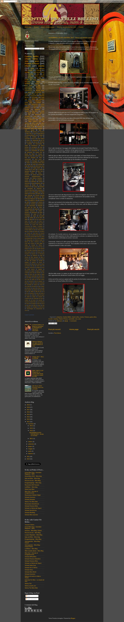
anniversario (28, 159)
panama (27, 212)
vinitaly (39, 78)
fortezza (27, 181)
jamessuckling (30, 135)
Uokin (41, 255)
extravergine (32, 205)
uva (36, 135)
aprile (30, 451)
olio (40, 107)
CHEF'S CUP (28, 186)
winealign (35, 306)
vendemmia (31, 119)
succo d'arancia (40, 301)
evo (26, 205)
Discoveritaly (39, 143)
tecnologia (33, 303)
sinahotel (40, 164)
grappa (38, 277)
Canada (40, 154)
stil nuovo (33, 300)
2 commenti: (73, 321)
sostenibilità (34, 150)
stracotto (40, 300)
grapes (28, 140)
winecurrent (41, 306)
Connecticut (27, 226)
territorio (27, 83)
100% (33, 99)
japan (26, 104)
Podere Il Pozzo (63, 319)
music (35, 116)
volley (40, 185)
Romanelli (38, 114)
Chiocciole (40, 222)
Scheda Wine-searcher (31, 514)
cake (33, 265)
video (26, 219)
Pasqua (27, 137)
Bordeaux (35, 131)
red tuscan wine (39, 72)
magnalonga (35, 140)
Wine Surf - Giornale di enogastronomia (31, 492)
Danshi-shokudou (29, 228)
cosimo (26, 180)
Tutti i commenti (31, 599)
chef (34, 107)
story (42, 118)
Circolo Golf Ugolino (37, 224)
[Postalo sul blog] (51, 323)
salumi (28, 296)
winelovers (29, 152)
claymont (27, 270)
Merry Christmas (35, 241)
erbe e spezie (29, 130)
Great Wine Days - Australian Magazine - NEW (33, 473)
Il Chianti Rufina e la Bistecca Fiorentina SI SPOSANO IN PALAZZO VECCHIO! (38, 327)
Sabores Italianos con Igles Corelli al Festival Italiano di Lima (37, 344)
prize (36, 118)
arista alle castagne (31, 260)
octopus (42, 286)
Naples (26, 245)
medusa (35, 284)
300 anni (42, 142)
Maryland (27, 171)
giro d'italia (29, 277)
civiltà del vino (30, 80)
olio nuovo (28, 288)
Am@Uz (30, 78)
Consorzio (33, 95)
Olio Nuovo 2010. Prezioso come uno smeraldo (37, 387)
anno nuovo (38, 159)
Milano (33, 171)
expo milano (37, 274)
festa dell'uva (41, 133)
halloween (33, 181)
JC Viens (33, 169)
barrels (40, 262)
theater (34, 185)
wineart (39, 88)
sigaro (34, 216)
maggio (30, 448)
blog (32, 264)
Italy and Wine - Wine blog (32, 478)
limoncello (27, 183)
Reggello (36, 192)
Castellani (29, 143)
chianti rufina (75, 317)
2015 (28, 414)
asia (35, 133)
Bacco (40, 221)
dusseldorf (40, 204)
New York (39, 171)
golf (34, 277)
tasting (30, 101)
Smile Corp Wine (29, 489)
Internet (35, 106)
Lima (41, 155)
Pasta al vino (35, 246)
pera (28, 291)
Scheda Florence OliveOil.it (32, 559)
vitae (31, 219)
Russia (38, 252)
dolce (32, 180)
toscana (41, 68)
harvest (33, 149)
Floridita (30, 231)
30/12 (31, 425)
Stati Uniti (35, 94)
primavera (27, 214)
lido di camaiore (38, 281)
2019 (35, 219)
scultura (26, 300)
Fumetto (28, 233)
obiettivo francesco (30, 210)
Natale (41, 135)
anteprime (33, 258)
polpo (40, 212)
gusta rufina (93, 317)
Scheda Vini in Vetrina (31, 567)
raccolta (28, 164)
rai (43, 291)
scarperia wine (28, 298)
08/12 (31, 438)
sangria (33, 296)
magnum (42, 161)
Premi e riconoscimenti (47, 27)
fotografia (40, 205)
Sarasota (33, 253)
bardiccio (34, 262)
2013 (28, 419)
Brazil (33, 154)
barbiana (27, 262)
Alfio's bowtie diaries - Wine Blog (34, 551)
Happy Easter (36, 167)
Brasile (26, 154)
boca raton (37, 264)
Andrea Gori (38, 152)
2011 (28, 456)
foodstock (39, 180)
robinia (33, 294)
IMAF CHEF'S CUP (35, 121)
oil (40, 116)
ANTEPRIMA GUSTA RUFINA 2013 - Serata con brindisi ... (36, 434)
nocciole (33, 286)
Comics (35, 186)
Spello (38, 193)
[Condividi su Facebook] (54, 323)
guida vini (34, 279)
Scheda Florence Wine (31, 506)
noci (38, 286)
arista (43, 258)
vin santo (29, 142)
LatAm (36, 155)
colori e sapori (39, 76)
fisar (27, 276)
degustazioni (28, 88)
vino (76, 319)
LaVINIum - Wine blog (31, 487)
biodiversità (27, 264)
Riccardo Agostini (40, 248)
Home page (28, 27)
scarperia (40, 296)
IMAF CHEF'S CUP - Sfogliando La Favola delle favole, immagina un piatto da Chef (38, 373)
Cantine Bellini (67, 317)
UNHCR (29, 197)
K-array (26, 236)
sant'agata (27, 216)
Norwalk (33, 245)
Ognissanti (27, 246)
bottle (42, 111)
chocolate (27, 161)
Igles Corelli (31, 234)
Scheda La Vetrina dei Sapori (33, 508)
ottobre (30, 441)
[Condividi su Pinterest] (56, 323)
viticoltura (27, 131)
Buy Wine (35, 111)
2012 (28, 421)
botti (28, 202)
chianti (28, 66)
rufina (32, 68)
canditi (26, 267)
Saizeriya (42, 131)
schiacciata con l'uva (38, 298)
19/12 (31, 428)
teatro (26, 166)
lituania (26, 282)
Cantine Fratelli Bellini (29, 314)
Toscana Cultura (29, 524)
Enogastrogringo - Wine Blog (33, 539)
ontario (40, 210)
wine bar (35, 142)
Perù (26, 157)
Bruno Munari (33, 222)
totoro (30, 305)
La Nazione (40, 190)
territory (38, 87)
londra (31, 282)
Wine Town (29, 133)
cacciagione (34, 147)
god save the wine (30, 207)
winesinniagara (30, 308)
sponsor (42, 113)
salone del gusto (40, 294)
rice (27, 293)
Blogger (73, 618)
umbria (31, 217)
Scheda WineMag (30, 512)
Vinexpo (42, 125)
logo (33, 183)
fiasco (33, 138)
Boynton (26, 222)
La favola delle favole (34, 236)
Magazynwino (30, 240)
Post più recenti (54, 329)
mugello (27, 150)
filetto (43, 274)
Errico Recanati (38, 228)
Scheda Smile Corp (30, 565)
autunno (35, 174)
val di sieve (39, 217)
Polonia (26, 248)
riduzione (32, 293)
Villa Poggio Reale (32, 125)
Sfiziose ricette (40, 90)
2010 (28, 459)
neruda (41, 284)
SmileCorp (27, 174)
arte (38, 74)
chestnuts (33, 202)
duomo (30, 274)
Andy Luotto (33, 221)
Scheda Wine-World (30, 572)
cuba (41, 147)
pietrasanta (34, 212)
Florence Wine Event (30, 190)
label (40, 130)
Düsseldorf (30, 188)
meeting (55, 319)
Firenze (87, 317)
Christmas (27, 224)
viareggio (41, 119)
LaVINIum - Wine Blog (31, 548)
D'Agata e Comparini (37, 226)
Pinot (41, 246)
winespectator (39, 308)
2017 (28, 409)
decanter (39, 126)
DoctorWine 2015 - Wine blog (33, 476)
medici (28, 162)
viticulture (42, 150)
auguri (26, 145)
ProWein (34, 137)
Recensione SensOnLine (32, 504)
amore (26, 200)
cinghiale (40, 269)
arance (38, 258)
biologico (27, 178)
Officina (40, 245)
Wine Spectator (34, 257)
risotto (37, 293)
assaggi (27, 72)
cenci (43, 267)
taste (29, 76)
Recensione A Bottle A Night (33, 495)
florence (27, 149)
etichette (27, 116)
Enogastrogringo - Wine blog (33, 482)
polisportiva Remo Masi (38, 162)
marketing (42, 282)
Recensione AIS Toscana (32, 485)
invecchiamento (29, 209)
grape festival (40, 138)
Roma (39, 173)
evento (82, 317)
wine (79, 319)
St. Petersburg (41, 253)
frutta (39, 276)
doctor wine (32, 272)
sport (42, 123)
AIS (29, 114)
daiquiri (37, 270)
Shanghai (33, 157)
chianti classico (31, 269)
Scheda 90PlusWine (30, 556)
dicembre (31, 423)
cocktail (27, 204)
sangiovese (34, 104)
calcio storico (40, 265)
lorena (36, 282)
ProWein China (29, 173)
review (34, 164)
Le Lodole (40, 169)
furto (43, 276)
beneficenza (34, 145)
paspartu (35, 289)
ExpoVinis (39, 188)
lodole (36, 209)
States (26, 94)
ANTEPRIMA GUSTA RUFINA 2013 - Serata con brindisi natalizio (71, 37)
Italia (38, 81)
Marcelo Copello (38, 240)
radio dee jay (38, 291)
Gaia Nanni (35, 233)
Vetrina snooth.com (30, 585)
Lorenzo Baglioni (40, 238)
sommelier (71, 319)
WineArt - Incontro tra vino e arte (66, 27)
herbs (40, 207)
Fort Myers (41, 231)
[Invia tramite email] (49, 323)
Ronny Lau (40, 250)
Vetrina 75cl (28, 583)
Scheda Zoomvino (30, 497)
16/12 (31, 430)
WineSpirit (40, 198)
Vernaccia (36, 197)
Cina (29, 106)
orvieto (38, 288)
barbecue (42, 200)
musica (27, 111)
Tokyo (40, 157)
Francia (29, 167)
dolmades (38, 272)
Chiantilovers (28, 90)
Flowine (35, 231)
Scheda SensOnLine (31, 510)
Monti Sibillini (39, 243)
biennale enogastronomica (32, 176)
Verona (27, 123)
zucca (26, 310)
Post (28, 596)
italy (39, 85)
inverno (40, 181)
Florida (27, 109)
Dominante (38, 92)
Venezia (26, 257)
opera (34, 288)
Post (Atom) (57, 333)
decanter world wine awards (33, 128)
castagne (38, 267)
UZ (41, 137)
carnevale (32, 267)
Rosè (34, 252)
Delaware (41, 186)
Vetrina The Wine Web (31, 501)
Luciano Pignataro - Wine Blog (33, 535)
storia (42, 104)
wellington (29, 306)
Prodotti (36, 27)
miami (41, 209)
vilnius (34, 305)
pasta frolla (41, 289)
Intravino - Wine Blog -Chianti (33, 530)
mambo (37, 83)
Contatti (81, 27)
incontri (50, 319)
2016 (28, 412)
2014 (28, 417)
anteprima (59, 317)
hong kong (39, 149)
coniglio (32, 270)
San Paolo (32, 193)
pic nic (42, 140)
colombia (33, 204)
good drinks (31, 113)
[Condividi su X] (53, 323)
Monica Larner (28, 192)
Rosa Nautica (28, 252)
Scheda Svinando (30, 499)
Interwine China (29, 155)
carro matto (35, 123)
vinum (39, 305)
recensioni (28, 87)
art (43, 74)
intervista (31, 281)
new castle (27, 286)
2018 (28, 407)
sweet (27, 303)
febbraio (30, 453)
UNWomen (35, 255)
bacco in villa (30, 126)
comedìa (41, 99)
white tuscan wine (39, 166)
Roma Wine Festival (31, 250)
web (43, 305)
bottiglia (38, 102)
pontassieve (28, 118)
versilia (31, 166)
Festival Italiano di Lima (30, 229)
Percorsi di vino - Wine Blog (33, 480)
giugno (30, 446)
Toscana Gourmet (39, 195)
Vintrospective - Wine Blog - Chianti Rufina (33, 545)
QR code (32, 248)
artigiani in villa (33, 200)
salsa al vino (38, 214)
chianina (40, 202)
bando (40, 174)
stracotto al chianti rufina (30, 301)
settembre (31, 444)
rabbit (32, 291)
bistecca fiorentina (37, 178)
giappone (37, 109)
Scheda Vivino (29, 569)
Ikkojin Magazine (39, 234)
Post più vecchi (93, 329)
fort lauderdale (33, 276)
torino (38, 303)
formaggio (34, 161)
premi (29, 92)
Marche (26, 241)
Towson (28, 255)
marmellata (29, 284)
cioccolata (27, 138)
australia (40, 260)
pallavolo (38, 183)
